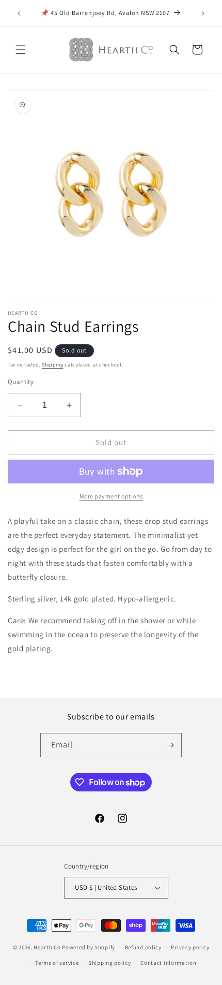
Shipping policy (109, 962)
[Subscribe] (169, 745)
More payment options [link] (111, 496)
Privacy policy (190, 947)
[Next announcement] (203, 13)
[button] (20, 49)
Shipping (53, 364)
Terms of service (56, 962)
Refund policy (143, 947)
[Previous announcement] (19, 13)
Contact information (168, 962)
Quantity (21, 381)
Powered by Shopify (88, 946)
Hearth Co (47, 946)
